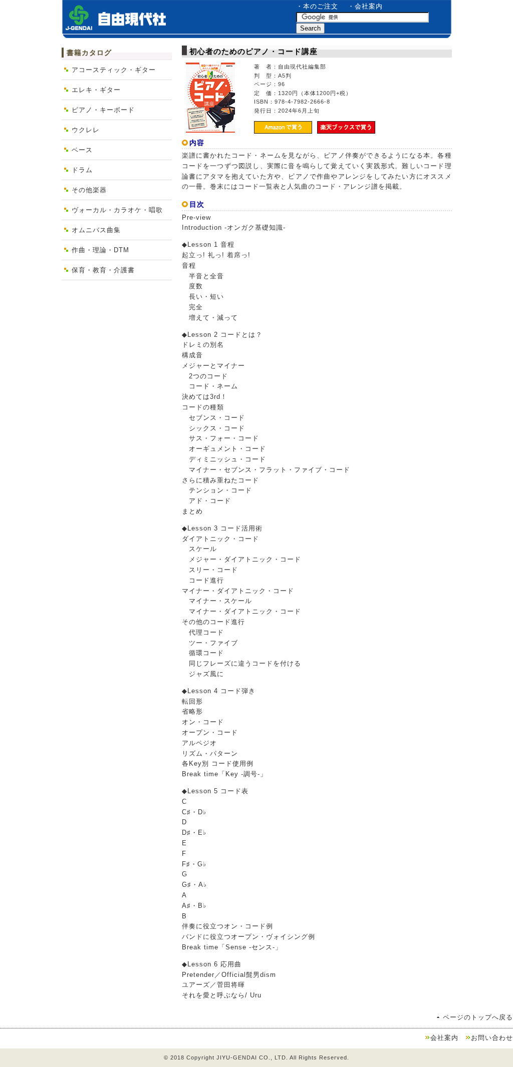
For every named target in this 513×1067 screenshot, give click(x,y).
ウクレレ (86, 130)
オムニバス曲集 (96, 230)
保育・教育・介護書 (103, 270)
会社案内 (444, 1037)
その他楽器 (89, 190)
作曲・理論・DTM (100, 250)
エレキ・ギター (96, 90)
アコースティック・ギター (114, 70)
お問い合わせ (492, 1037)
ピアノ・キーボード (103, 110)
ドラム (82, 170)
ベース (82, 150)
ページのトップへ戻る (478, 1017)
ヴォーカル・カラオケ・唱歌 (117, 210)
